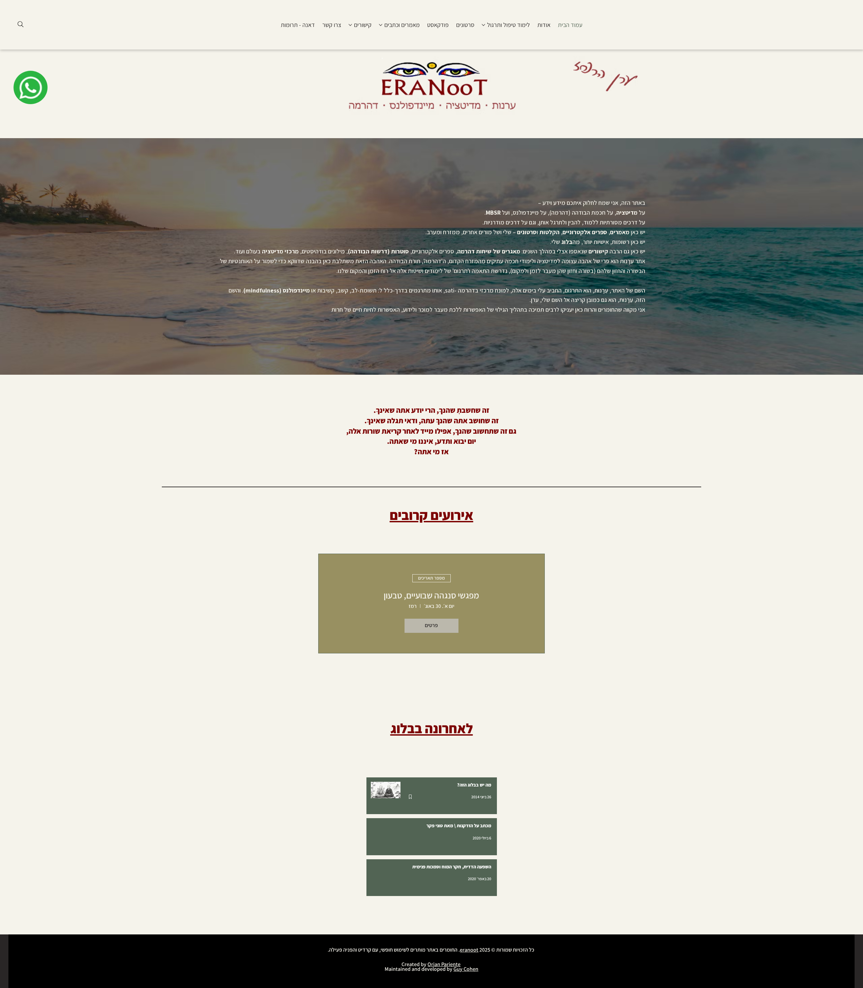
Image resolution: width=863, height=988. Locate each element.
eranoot (469, 949)
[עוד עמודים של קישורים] (350, 25)
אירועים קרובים (431, 515)
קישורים (597, 251)
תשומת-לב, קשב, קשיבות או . (309, 290)
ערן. (534, 300)
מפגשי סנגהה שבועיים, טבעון (431, 595)
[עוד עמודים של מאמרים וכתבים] (380, 25)
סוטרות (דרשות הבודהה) (378, 251)
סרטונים (527, 232)
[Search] (20, 24)
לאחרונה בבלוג (431, 728)
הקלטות (549, 232)
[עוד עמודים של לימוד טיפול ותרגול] (483, 25)
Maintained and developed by (419, 968)
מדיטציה (626, 212)
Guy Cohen (465, 968)
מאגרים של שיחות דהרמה (488, 251)
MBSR (493, 212)
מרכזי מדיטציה (280, 251)
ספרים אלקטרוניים (585, 232)
